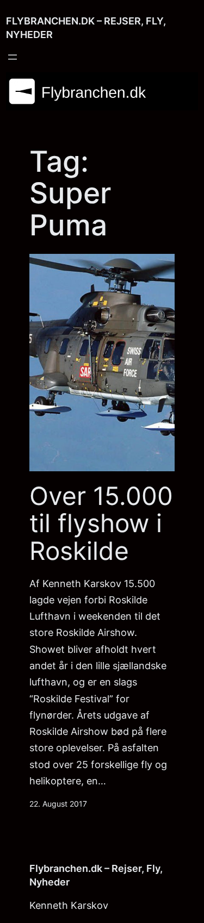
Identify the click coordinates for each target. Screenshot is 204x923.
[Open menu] (12, 57)
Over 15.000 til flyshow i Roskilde (101, 523)
